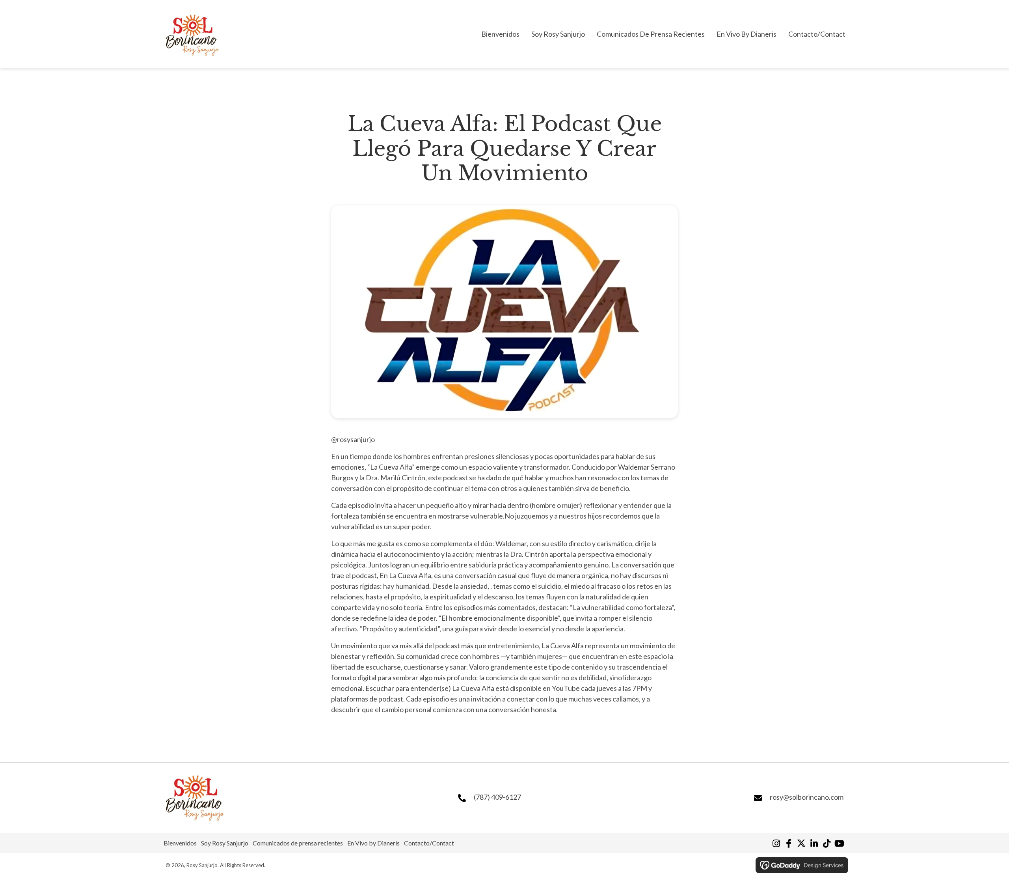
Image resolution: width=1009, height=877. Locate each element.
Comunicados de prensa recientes (298, 843)
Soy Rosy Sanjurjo (224, 843)
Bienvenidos (180, 843)
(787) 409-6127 (497, 797)
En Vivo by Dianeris (373, 843)
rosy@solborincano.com (806, 797)
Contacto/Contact (429, 843)
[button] (776, 843)
